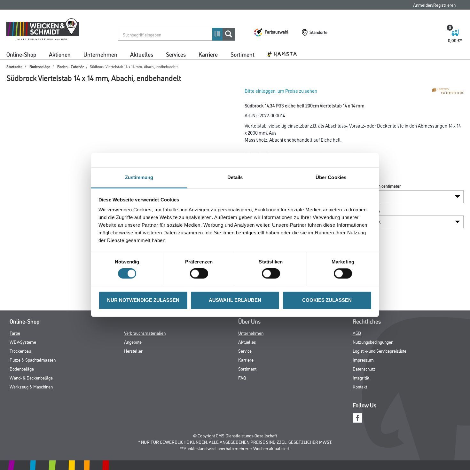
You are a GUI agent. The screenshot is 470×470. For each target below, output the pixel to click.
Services (176, 54)
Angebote (133, 342)
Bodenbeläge (39, 66)
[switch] (200, 274)
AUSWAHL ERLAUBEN (235, 300)
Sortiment (243, 54)
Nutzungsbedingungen (373, 342)
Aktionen (60, 54)
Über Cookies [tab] (331, 177)
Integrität (361, 377)
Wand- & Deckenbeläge (31, 377)
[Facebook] (357, 417)
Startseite (14, 66)
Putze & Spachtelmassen (33, 359)
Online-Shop (21, 54)
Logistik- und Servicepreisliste (379, 351)
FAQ (242, 377)
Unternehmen (100, 54)
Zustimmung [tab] (139, 177)
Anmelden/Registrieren (434, 5)
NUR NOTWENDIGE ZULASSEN (143, 300)
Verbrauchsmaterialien (145, 333)
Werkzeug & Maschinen (31, 386)
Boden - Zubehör (70, 66)
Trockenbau (20, 351)
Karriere (208, 54)
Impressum (363, 359)
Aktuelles (141, 54)
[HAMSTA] (284, 54)
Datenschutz (364, 368)
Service (245, 351)
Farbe (15, 333)
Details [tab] (235, 177)
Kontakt (360, 386)
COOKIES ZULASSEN (327, 300)
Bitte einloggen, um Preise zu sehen (281, 90)
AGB (357, 333)
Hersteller (133, 351)
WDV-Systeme (23, 342)
